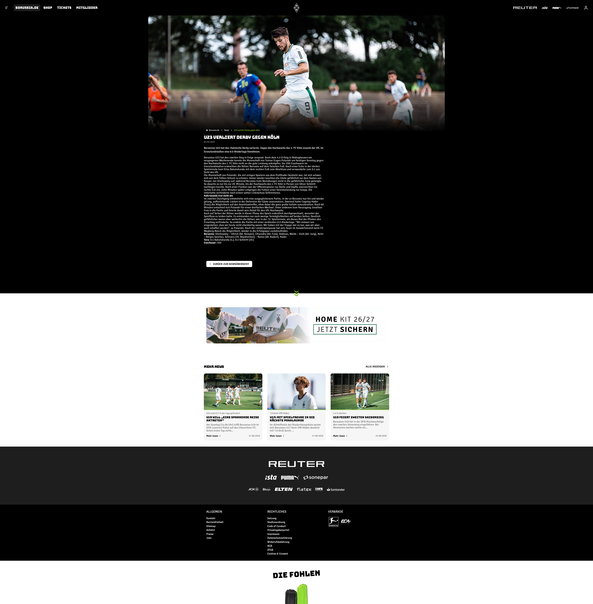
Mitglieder (87, 7)
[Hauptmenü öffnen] (7, 8)
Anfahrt (210, 530)
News (226, 130)
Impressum (273, 534)
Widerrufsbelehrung (278, 542)
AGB (269, 545)
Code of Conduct (276, 526)
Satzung (271, 518)
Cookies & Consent (277, 553)
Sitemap (211, 526)
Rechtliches (276, 512)
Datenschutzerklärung (279, 538)
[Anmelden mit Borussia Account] (586, 8)
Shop (47, 7)
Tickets (64, 7)
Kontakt (210, 518)
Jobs (208, 538)
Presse (209, 534)
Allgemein (214, 512)
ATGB (270, 549)
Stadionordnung (276, 522)
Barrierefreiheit (214, 522)
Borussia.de (26, 7)
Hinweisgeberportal (278, 530)
